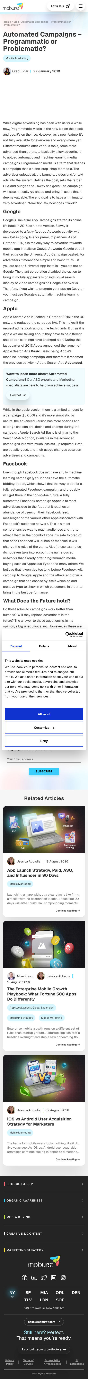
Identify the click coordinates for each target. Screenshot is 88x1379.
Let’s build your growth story (42, 1349)
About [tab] (72, 646)
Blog (16, 21)
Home (7, 21)
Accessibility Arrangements (52, 1362)
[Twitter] (44, 1277)
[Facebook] (24, 1277)
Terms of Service (28, 1362)
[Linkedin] (53, 1277)
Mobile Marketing (17, 58)
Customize (41, 727)
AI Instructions (77, 1362)
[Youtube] (34, 1278)
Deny (44, 741)
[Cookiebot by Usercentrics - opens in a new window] (65, 634)
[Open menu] (80, 6)
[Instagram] (63, 1278)
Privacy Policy (9, 1362)
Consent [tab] (16, 646)
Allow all (44, 714)
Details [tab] (44, 646)
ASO (36, 379)
